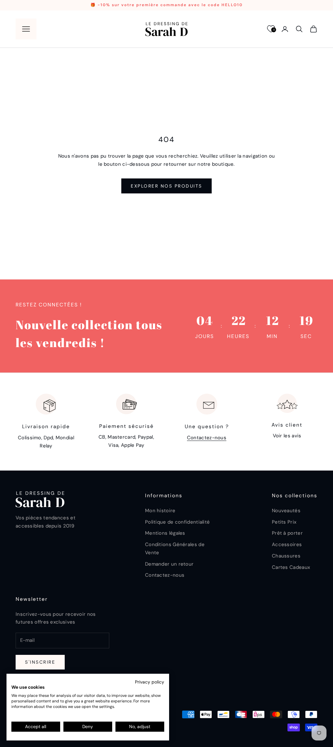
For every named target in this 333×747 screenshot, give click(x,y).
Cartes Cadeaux (291, 567)
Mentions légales (165, 533)
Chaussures (286, 556)
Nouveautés (286, 510)
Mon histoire (160, 510)
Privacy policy (149, 682)
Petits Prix (284, 522)
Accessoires (287, 544)
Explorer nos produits (166, 186)
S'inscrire (40, 662)
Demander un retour (169, 564)
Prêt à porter (287, 533)
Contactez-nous (206, 437)
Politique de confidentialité (177, 522)
